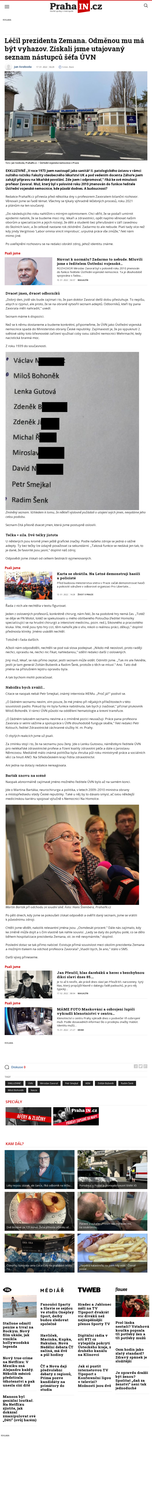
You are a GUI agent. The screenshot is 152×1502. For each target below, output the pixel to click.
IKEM (87, 1083)
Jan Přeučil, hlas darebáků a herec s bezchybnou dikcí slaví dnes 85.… (100, 974)
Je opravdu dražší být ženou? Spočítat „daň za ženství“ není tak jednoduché (131, 1380)
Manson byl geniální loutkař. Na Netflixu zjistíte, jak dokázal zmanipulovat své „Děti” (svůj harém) (20, 1408)
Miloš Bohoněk (16, 1090)
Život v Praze (85, 594)
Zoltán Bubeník (106, 1083)
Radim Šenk (127, 1083)
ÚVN (30, 1083)
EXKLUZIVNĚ (14, 1083)
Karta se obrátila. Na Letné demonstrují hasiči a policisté (98, 575)
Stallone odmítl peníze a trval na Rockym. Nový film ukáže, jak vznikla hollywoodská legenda (18, 1335)
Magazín (83, 280)
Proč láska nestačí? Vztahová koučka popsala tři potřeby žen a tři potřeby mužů (132, 1330)
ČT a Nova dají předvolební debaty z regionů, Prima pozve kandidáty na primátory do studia (56, 1378)
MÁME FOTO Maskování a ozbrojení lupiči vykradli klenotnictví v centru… (96, 1011)
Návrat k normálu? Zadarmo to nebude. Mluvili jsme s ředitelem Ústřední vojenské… (100, 261)
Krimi (81, 1029)
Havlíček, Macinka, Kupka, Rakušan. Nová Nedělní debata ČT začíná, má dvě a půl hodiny (56, 1345)
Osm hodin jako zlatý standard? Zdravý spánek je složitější (131, 1355)
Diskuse (18, 1067)
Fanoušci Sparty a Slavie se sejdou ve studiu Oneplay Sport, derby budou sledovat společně (57, 1314)
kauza (34, 1090)
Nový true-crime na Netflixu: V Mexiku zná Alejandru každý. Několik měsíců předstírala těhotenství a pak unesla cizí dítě (19, 1371)
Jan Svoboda (23, 66)
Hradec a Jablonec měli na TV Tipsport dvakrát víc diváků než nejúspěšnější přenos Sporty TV (94, 1314)
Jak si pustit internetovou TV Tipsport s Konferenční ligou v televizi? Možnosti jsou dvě (94, 1376)
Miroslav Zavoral (49, 1083)
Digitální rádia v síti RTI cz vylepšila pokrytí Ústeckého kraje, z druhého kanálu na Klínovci (94, 1345)
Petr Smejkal (71, 1083)
